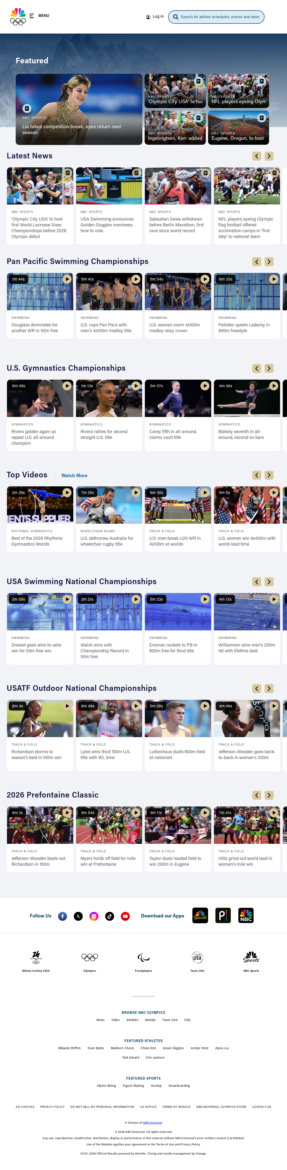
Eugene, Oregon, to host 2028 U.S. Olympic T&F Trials (238, 138)
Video (115, 1020)
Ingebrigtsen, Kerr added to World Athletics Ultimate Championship (175, 138)
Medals (150, 1020)
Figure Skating (133, 1086)
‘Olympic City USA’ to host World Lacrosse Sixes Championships (175, 102)
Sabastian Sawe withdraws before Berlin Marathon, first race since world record (176, 225)
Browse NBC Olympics (143, 1013)
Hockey (156, 1086)
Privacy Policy (52, 1107)
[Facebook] (62, 916)
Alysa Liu (222, 1048)
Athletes (132, 1020)
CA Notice (148, 1107)
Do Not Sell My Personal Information (102, 1107)
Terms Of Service (176, 1107)
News (100, 1020)
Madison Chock (122, 1048)
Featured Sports (143, 1078)
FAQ (187, 1020)
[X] (78, 916)
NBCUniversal (152, 1122)
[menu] (39, 17)
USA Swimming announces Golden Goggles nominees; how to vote (107, 225)
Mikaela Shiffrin (69, 1048)
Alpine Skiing (106, 1086)
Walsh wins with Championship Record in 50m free (104, 651)
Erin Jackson (155, 1057)
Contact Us (261, 1107)
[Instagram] (93, 916)
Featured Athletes (143, 1041)
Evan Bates (96, 1048)
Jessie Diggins (173, 1048)
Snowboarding (179, 1086)
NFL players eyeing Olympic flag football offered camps (238, 102)
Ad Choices (25, 1107)
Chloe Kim (148, 1048)
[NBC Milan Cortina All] (18, 17)
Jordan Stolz (200, 1048)
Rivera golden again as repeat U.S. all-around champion (33, 438)
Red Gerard (130, 1057)
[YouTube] (125, 916)
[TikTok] (109, 916)
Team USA (170, 1020)
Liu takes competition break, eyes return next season (71, 130)
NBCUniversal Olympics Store (221, 1107)
